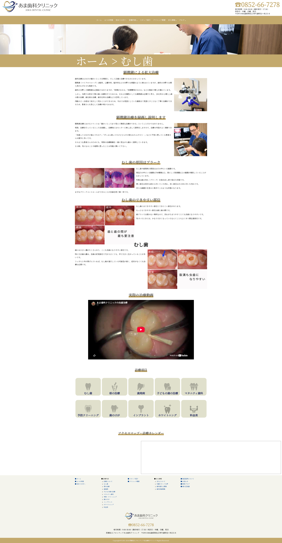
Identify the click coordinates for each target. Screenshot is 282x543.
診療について (108, 481)
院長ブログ (186, 484)
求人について (161, 481)
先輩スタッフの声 (162, 484)
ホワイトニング (109, 504)
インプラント (108, 502)
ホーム (99, 20)
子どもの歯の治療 (109, 492)
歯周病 (106, 489)
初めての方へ (121, 20)
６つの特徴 (108, 20)
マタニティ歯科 (109, 494)
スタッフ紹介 (145, 20)
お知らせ (185, 481)
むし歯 (106, 484)
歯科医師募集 (161, 489)
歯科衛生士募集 (162, 486)
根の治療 (106, 486)
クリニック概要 (159, 20)
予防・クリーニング (110, 497)
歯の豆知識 (186, 486)
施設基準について (188, 479)
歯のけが (106, 499)
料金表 (106, 507)
